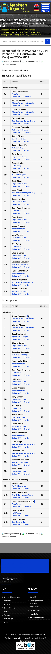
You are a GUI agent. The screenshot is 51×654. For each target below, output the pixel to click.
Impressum (34, 607)
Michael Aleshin (18, 100)
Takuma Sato (17, 172)
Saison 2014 (35, 32)
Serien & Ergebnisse (27, 30)
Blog (6, 622)
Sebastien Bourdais (20, 127)
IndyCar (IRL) (22, 32)
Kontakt (33, 597)
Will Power (16, 244)
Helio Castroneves (20, 91)
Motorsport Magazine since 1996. (15, 567)
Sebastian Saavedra (20, 262)
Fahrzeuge (8, 619)
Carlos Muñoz (18, 163)
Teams (7, 615)
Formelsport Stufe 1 (7, 32)
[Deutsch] (36, 9)
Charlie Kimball (18, 253)
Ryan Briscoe (17, 217)
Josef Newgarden (19, 280)
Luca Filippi (17, 190)
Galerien (7, 604)
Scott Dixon (17, 181)
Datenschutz (35, 610)
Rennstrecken (9, 608)
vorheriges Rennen (11, 61)
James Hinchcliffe (19, 145)
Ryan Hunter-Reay (20, 271)
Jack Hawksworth (19, 289)
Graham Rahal (18, 118)
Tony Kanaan (17, 154)
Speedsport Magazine (8, 30)
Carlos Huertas (18, 199)
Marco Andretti (18, 226)
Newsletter (34, 614)
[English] (36, 5)
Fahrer (7, 611)
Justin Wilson (18, 136)
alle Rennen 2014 (31, 61)
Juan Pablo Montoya (20, 208)
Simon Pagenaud (19, 109)
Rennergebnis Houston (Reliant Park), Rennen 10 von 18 (22, 35)
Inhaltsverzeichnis (37, 618)
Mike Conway (17, 235)
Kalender (7, 601)
